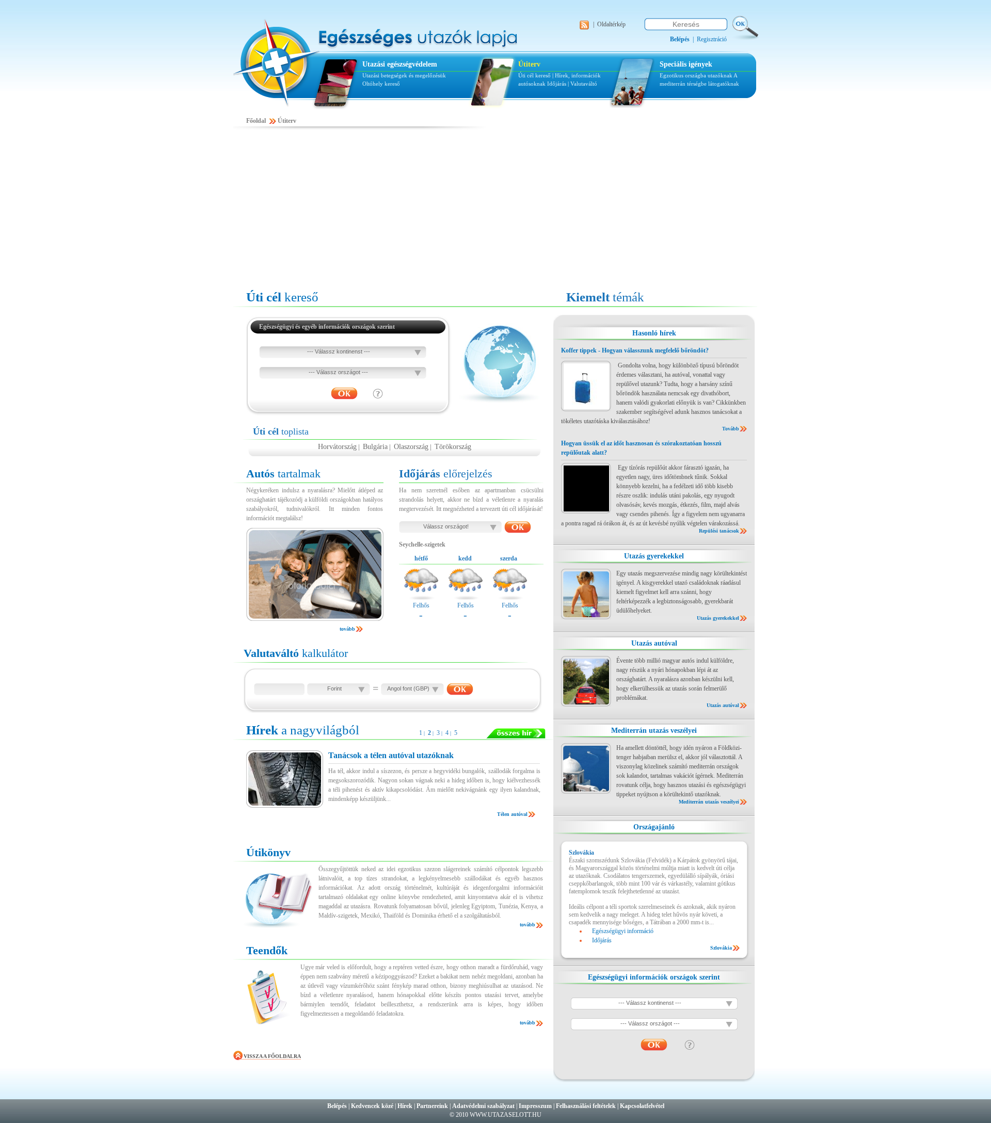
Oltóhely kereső (381, 84)
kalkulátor (296, 653)
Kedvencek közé (372, 1106)
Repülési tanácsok (719, 531)
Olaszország (411, 447)
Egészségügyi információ (622, 931)
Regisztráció (712, 39)
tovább (347, 629)
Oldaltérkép (611, 24)
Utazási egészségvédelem (399, 64)
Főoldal (256, 120)
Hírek (404, 1106)
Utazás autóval (654, 643)
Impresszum (535, 1106)
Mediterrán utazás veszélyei (654, 730)
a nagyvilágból (302, 730)
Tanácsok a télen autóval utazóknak (391, 755)
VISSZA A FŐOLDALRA (272, 1056)
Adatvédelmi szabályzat (483, 1106)
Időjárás (556, 84)
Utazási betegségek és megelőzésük (404, 75)
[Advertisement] (495, 210)
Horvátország (337, 447)
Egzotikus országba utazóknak (696, 75)
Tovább (730, 428)
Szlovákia (721, 948)
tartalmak (283, 473)
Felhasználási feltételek (586, 1106)
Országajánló (654, 827)
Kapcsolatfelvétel (642, 1106)
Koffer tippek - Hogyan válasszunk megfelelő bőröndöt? (635, 350)
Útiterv (529, 64)
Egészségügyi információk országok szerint (654, 977)
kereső (282, 297)
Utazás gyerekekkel (654, 556)
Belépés (337, 1106)
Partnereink (432, 1106)
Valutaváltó (583, 84)
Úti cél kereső (534, 75)
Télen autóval (512, 814)
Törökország (453, 447)
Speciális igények (686, 64)
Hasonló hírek (654, 333)
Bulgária (375, 447)
